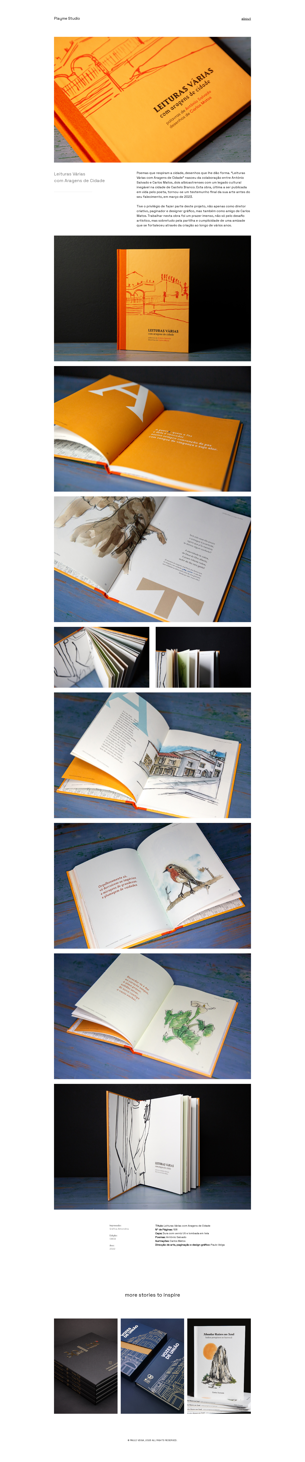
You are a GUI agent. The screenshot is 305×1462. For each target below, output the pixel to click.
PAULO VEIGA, (137, 1440)
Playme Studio (67, 18)
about (246, 19)
